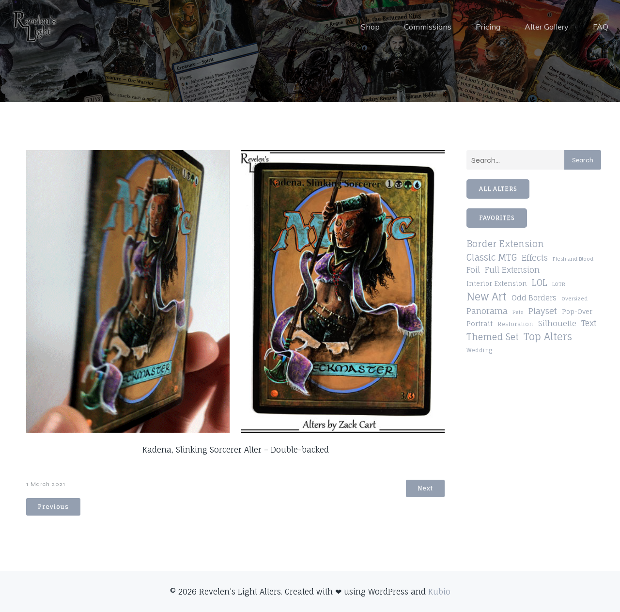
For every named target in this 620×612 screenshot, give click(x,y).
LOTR (558, 284)
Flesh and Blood (573, 258)
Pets (517, 312)
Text (588, 323)
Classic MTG (491, 257)
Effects (535, 258)
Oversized (574, 298)
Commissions (427, 26)
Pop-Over (577, 311)
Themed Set (492, 336)
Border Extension (505, 244)
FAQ (600, 26)
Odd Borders (534, 297)
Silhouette (557, 323)
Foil (473, 270)
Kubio (439, 591)
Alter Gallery (547, 26)
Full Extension (512, 270)
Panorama (487, 311)
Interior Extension (496, 283)
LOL (539, 282)
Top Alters (548, 336)
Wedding (479, 350)
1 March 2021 (45, 484)
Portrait (479, 324)
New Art (486, 296)
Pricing (488, 26)
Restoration (515, 324)
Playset (542, 311)
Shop (370, 26)
